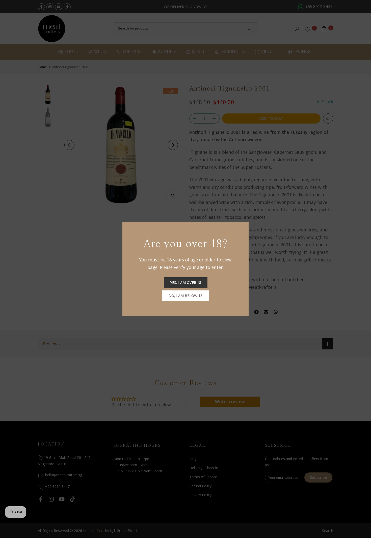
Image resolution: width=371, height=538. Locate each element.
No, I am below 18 (185, 295)
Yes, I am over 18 (185, 282)
